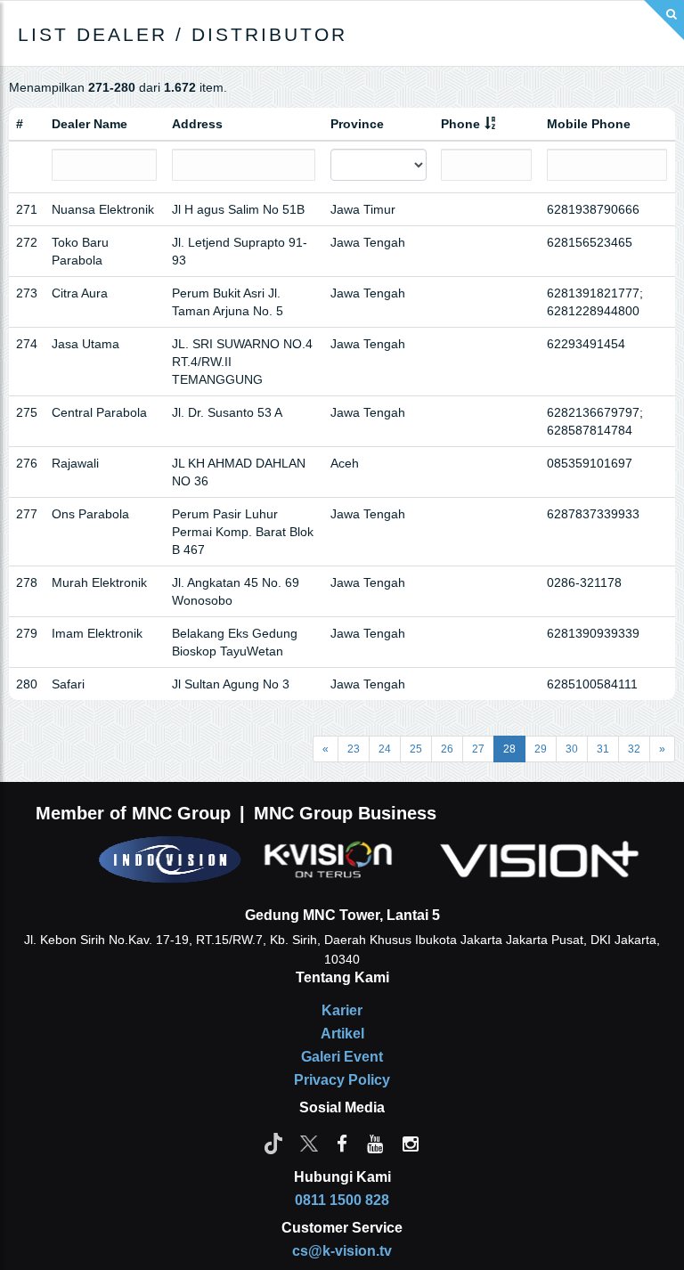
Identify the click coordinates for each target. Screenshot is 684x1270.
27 (478, 749)
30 (572, 749)
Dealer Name (89, 124)
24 (385, 749)
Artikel (342, 1033)
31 (603, 749)
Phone (460, 124)
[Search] (664, 20)
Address (197, 124)
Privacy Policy (342, 1079)
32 (634, 749)
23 (353, 749)
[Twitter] (309, 1143)
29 (540, 749)
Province (357, 124)
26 (447, 749)
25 (416, 749)
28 (509, 749)
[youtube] (375, 1143)
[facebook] (342, 1143)
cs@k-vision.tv (342, 1250)
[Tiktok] (273, 1143)
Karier (342, 1010)
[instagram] (410, 1143)
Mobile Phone (589, 124)
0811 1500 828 (342, 1200)
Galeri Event (342, 1056)
